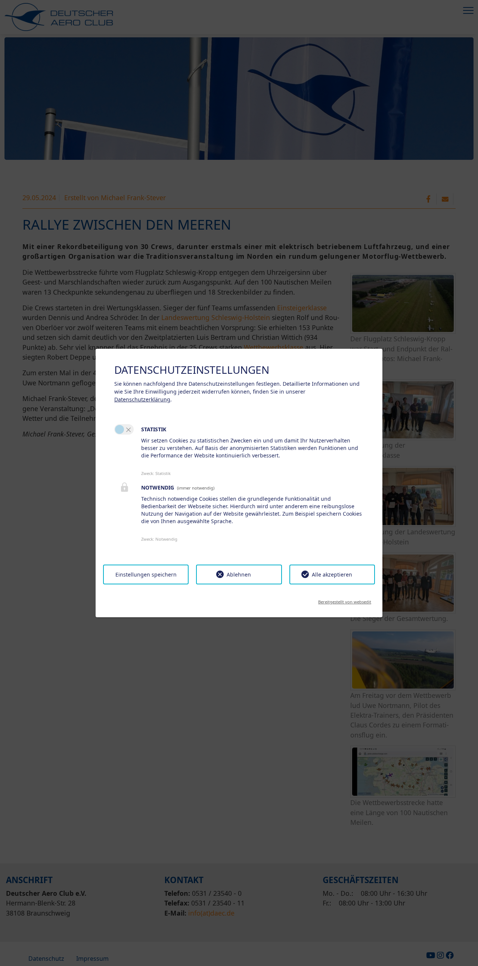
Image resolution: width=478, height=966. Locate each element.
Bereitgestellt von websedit (344, 599)
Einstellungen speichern (146, 574)
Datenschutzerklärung (142, 399)
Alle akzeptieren (332, 574)
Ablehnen (239, 574)
